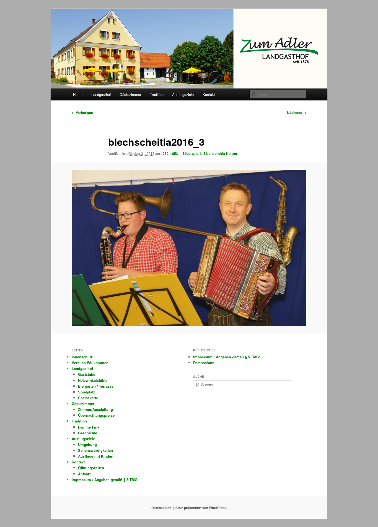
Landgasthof (101, 94)
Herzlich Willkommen (90, 362)
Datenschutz (82, 356)
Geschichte (87, 432)
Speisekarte (88, 397)
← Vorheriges (82, 112)
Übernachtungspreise (96, 415)
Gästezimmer (130, 94)
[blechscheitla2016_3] (189, 248)
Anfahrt (84, 473)
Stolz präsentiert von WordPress (201, 507)
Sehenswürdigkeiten (95, 450)
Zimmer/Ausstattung (95, 409)
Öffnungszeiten (91, 467)
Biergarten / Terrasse (95, 386)
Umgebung (87, 444)
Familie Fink (88, 427)
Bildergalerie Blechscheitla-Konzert (210, 153)
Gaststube (86, 374)
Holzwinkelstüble (92, 380)
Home (77, 94)
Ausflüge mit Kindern (96, 456)
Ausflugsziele (183, 94)
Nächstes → (296, 112)
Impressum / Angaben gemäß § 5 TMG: (105, 479)
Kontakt (209, 94)
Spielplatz (86, 392)
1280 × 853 (169, 153)
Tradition (157, 94)
